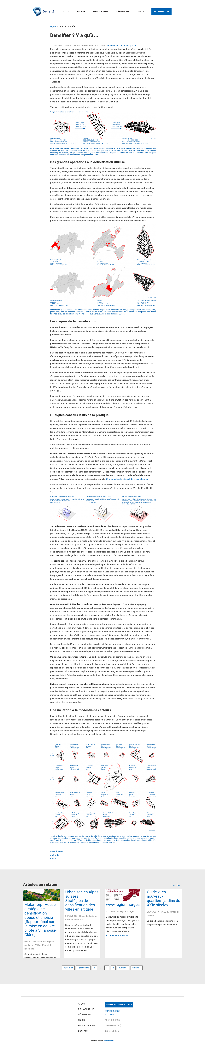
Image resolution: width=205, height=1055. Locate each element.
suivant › (123, 967)
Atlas (66, 11)
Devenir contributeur (119, 1004)
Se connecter (161, 11)
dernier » (136, 967)
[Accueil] (43, 11)
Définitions (122, 11)
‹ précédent (83, 967)
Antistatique (109, 1041)
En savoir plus (86, 1025)
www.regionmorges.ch (125, 904)
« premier (68, 967)
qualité (133, 45)
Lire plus (176, 885)
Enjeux (81, 11)
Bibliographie (100, 11)
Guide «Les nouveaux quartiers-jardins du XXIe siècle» (163, 898)
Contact (142, 11)
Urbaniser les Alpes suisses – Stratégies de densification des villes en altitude (81, 900)
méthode (124, 45)
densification (112, 45)
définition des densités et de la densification (127, 479)
